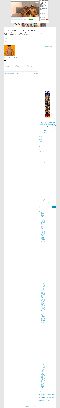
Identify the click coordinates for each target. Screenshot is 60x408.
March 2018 (42, 275)
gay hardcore (51, 394)
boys (53, 393)
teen (43, 400)
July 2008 (42, 370)
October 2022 (43, 232)
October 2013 (43, 308)
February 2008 (43, 375)
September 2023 (43, 222)
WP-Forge (29, 406)
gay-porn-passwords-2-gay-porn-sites (46, 183)
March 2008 (42, 374)
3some (40, 393)
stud (40, 400)
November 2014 (43, 299)
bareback (48, 393)
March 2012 (42, 327)
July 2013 (42, 311)
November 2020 (43, 253)
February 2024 (43, 217)
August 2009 (42, 357)
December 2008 (43, 365)
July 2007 (42, 382)
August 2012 (42, 322)
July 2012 (42, 323)
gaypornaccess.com (48, 395)
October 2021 (43, 242)
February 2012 (43, 328)
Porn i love (42, 195)
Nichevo (42, 189)
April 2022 (42, 237)
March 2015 (42, 297)
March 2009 (42, 362)
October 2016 (43, 286)
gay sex (52, 395)
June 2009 (42, 359)
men (51, 397)
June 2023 (42, 225)
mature (49, 397)
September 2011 (43, 333)
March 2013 (42, 315)
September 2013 (43, 309)
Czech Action (36, 73)
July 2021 (42, 245)
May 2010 (42, 348)
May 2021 (42, 247)
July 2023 (42, 224)
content (5, 38)
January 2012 (42, 329)
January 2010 (42, 352)
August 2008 (42, 369)
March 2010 (42, 350)
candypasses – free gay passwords (20, 30)
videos (54, 400)
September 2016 (43, 287)
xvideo (40, 154)
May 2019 (42, 269)
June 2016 (42, 289)
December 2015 (43, 292)
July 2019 (42, 267)
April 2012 (42, 326)
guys (40, 397)
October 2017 (43, 279)
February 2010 (43, 351)
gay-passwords (43, 182)
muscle (53, 397)
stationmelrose (43, 198)
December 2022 (43, 230)
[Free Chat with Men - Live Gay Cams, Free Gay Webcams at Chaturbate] (30, 25)
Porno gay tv (41, 144)
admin (10, 43)
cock (55, 393)
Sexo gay (40, 141)
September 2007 (43, 380)
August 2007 (42, 381)
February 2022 (43, 239)
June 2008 (42, 371)
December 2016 (43, 285)
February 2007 (43, 387)
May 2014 (42, 302)
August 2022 (42, 234)
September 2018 (43, 273)
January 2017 (42, 284)
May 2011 (42, 337)
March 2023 (42, 228)
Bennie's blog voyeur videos (44, 162)
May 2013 (42, 313)
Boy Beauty (42, 164)
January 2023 (42, 229)
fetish (43, 394)
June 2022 (42, 236)
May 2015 (42, 296)
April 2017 (42, 283)
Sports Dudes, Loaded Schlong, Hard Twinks (11, 73)
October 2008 (43, 367)
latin (46, 397)
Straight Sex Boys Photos (44, 199)
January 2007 (42, 388)
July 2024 (42, 212)
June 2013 (42, 312)
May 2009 (42, 360)
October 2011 (43, 332)
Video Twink (42, 201)
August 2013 (42, 310)
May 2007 (42, 384)
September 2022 (43, 233)
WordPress (34, 406)
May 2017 (42, 282)
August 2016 (42, 288)
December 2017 (43, 277)
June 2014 (42, 301)
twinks (48, 400)
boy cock (42, 165)
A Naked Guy (42, 159)
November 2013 (43, 307)
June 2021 (42, 246)
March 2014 (42, 304)
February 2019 (43, 272)
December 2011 (43, 330)
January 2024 (42, 218)
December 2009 (43, 353)
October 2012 (43, 320)
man (47, 397)
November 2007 (43, 378)
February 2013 (43, 316)
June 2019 (42, 268)
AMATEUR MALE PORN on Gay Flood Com (46, 161)
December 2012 (43, 318)
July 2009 (42, 358)
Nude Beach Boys (43, 190)
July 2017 (42, 281)
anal (44, 393)
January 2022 (42, 240)
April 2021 (42, 248)
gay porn (45, 395)
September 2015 (43, 294)
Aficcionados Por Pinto (44, 160)
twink (45, 400)
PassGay (42, 193)
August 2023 (42, 223)
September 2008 (43, 368)
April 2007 (42, 385)
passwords (41, 398)
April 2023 (42, 227)
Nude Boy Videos (43, 191)
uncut (50, 400)
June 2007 (42, 383)
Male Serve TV (43, 188)
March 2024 (42, 216)
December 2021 (43, 241)
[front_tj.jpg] (9, 50)
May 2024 (42, 214)
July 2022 (42, 235)
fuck (44, 394)
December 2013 (43, 306)
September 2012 (43, 321)
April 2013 (42, 314)
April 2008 (42, 373)
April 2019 (42, 270)
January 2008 (42, 376)
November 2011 (43, 331)
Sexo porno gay (41, 151)
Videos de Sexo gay (42, 149)
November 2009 (43, 354)
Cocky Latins (42, 167)
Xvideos (40, 153)
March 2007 (42, 386)
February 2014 (43, 305)
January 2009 (42, 364)
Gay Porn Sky (42, 180)
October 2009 (43, 355)
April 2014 (42, 303)
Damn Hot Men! (43, 169)
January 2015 (42, 298)
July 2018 (42, 274)
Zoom (16, 65)
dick (41, 394)
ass (45, 393)
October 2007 (43, 379)
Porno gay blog (41, 146)
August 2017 (42, 280)
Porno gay (40, 139)
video (52, 400)
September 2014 (43, 300)
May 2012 (42, 325)
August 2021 (42, 244)
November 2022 (43, 231)
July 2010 (42, 346)
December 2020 (43, 252)
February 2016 (43, 291)
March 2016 (42, 290)
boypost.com (42, 166)
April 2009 (42, 361)
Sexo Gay (40, 136)
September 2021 (43, 243)
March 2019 (42, 271)
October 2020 (43, 254)
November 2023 (43, 220)
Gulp (5, 65)
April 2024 (42, 215)
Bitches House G (43, 163)
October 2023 (43, 221)
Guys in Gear (42, 184)
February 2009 (43, 363)
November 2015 (43, 293)
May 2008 (42, 372)
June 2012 (42, 324)
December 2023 (43, 219)
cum (40, 394)
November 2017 (43, 278)
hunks (44, 397)
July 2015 (42, 295)
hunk (42, 397)
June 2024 (42, 213)
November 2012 (43, 319)
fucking (46, 394)
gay (48, 394)
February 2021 (43, 250)
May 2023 (42, 226)
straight (47, 398)
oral (54, 397)
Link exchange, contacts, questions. (47, 46)
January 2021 (42, 251)
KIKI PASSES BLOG (43, 187)
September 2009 (43, 356)
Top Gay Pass (42, 200)
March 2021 (42, 249)
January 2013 (42, 317)
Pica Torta (42, 194)
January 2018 (42, 276)
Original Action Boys (43, 192)
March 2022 (42, 238)
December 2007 (43, 377)
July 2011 (42, 335)
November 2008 (43, 366)
